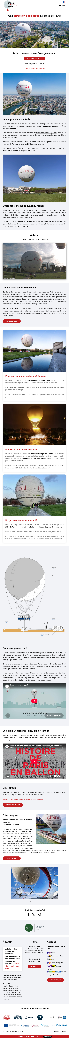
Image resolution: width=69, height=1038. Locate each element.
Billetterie (34, 966)
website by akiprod (60, 1031)
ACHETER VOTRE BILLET (34, 58)
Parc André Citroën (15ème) (46, 133)
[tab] (30, 901)
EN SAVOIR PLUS (11, 321)
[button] (62, 5)
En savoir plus (47, 1036)
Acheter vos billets (12, 805)
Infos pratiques (55, 980)
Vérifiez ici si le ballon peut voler (34, 68)
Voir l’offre (11, 858)
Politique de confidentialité (29, 1008)
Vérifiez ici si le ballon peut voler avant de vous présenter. (23, 799)
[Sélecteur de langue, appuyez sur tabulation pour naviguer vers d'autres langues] (64, 2)
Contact (46, 1008)
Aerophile (47, 221)
